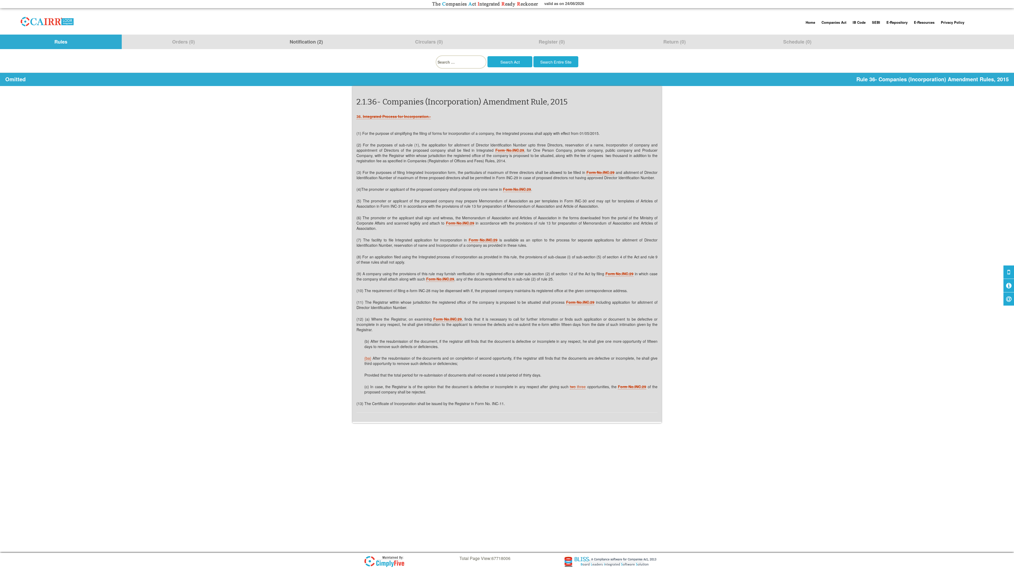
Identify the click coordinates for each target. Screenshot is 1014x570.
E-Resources (924, 22)
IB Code (859, 22)
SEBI (876, 22)
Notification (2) (306, 41)
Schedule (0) (797, 41)
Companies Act (833, 22)
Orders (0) (183, 41)
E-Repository (897, 22)
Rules (60, 41)
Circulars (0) (429, 41)
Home (810, 22)
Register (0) (552, 41)
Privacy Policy (952, 22)
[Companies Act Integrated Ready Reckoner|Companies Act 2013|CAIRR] (47, 20)
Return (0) (674, 41)
